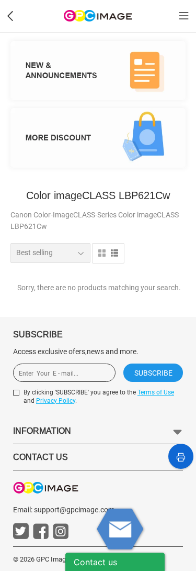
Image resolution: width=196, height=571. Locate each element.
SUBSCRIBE (153, 373)
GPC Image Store (61, 559)
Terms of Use (155, 392)
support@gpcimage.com (74, 510)
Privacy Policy (55, 400)
